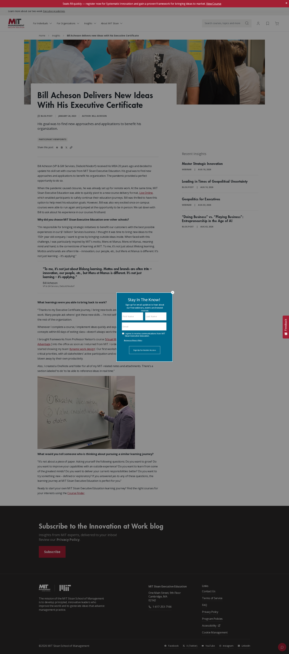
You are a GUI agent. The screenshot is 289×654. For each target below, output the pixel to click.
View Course (213, 4)
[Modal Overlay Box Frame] (144, 327)
